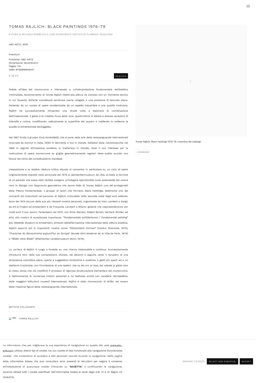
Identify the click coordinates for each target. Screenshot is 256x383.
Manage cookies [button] (194, 361)
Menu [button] (248, 6)
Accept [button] (246, 361)
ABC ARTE (128, 6)
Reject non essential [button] (222, 361)
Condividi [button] (143, 152)
